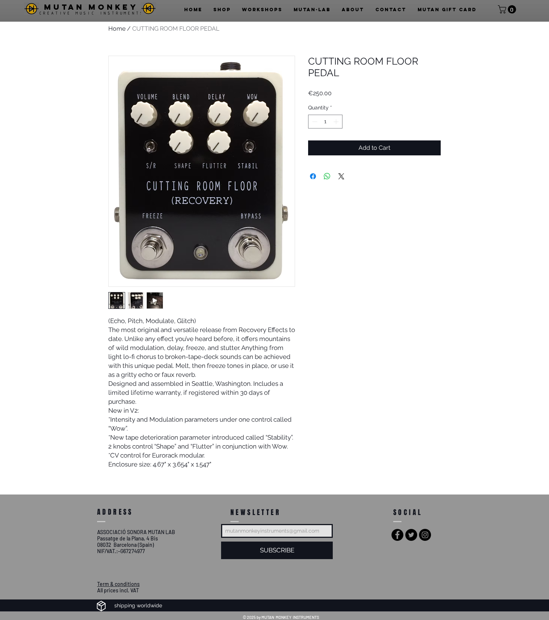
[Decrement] (314, 121)
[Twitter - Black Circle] (411, 535)
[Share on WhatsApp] (327, 176)
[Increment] (336, 121)
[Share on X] (341, 176)
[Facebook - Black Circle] (397, 535)
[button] (508, 9)
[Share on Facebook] (312, 176)
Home (116, 28)
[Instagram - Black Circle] (425, 535)
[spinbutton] (325, 121)
